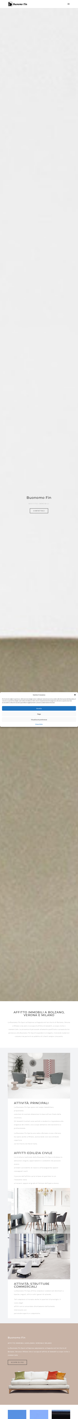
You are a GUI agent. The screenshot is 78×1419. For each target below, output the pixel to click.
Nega (39, 714)
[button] (75, 695)
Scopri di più (17, 1362)
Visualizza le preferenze (39, 720)
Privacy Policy (39, 724)
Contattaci (39, 511)
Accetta (39, 708)
